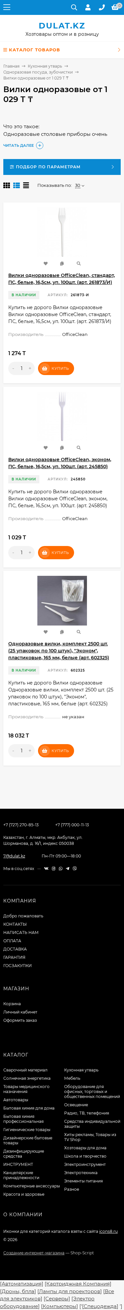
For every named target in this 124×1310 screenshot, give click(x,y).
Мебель (72, 1078)
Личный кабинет (20, 1012)
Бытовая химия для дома (29, 1108)
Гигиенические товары (26, 1129)
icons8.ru (108, 1231)
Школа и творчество (85, 1156)
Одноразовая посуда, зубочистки (38, 72)
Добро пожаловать (23, 915)
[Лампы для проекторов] (69, 1291)
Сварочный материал (25, 1069)
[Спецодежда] (100, 1306)
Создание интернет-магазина (33, 1252)
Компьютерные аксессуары (31, 1185)
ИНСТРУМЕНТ (18, 1164)
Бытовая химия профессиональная (23, 1119)
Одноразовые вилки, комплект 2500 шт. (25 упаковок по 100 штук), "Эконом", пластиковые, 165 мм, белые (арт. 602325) (58, 651)
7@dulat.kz (14, 855)
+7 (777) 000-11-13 (72, 824)
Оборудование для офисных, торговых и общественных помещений (92, 1091)
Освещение (76, 1104)
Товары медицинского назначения (26, 1089)
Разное (71, 1189)
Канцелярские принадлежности (21, 1175)
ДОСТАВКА (15, 949)
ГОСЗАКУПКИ (17, 965)
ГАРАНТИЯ (14, 957)
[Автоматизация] (21, 1284)
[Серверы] (57, 1298)
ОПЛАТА (12, 940)
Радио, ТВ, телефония (86, 1113)
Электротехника (81, 1172)
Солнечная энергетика (27, 1078)
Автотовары (15, 1099)
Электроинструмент (85, 1164)
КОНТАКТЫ (15, 924)
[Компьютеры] (59, 1306)
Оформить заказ (20, 1020)
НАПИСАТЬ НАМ (21, 932)
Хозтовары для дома (85, 1147)
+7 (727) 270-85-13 (21, 824)
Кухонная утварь (45, 66)
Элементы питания (83, 1180)
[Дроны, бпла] (18, 1291)
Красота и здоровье (23, 1194)
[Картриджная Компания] (78, 1284)
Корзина (12, 1003)
